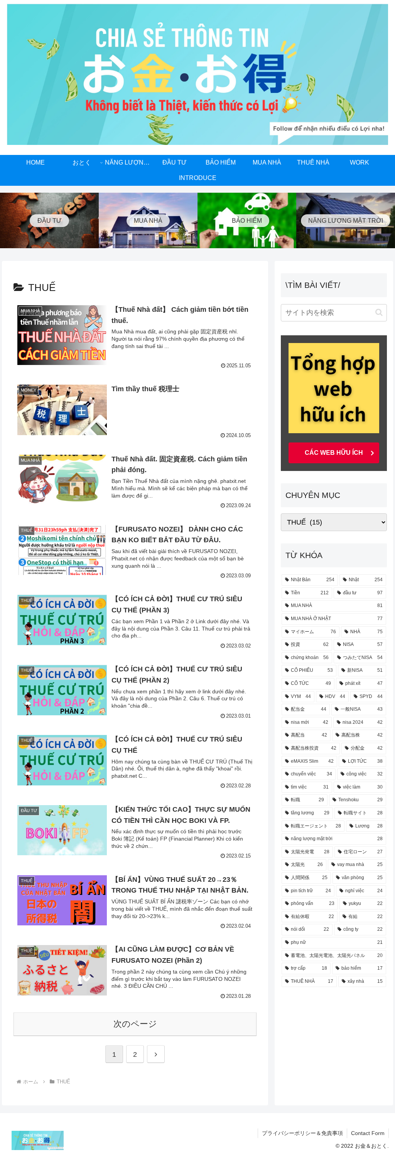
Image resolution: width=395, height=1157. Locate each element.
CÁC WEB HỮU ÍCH (334, 452)
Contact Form (368, 1133)
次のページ (135, 1024)
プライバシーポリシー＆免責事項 (302, 1133)
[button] (379, 312)
